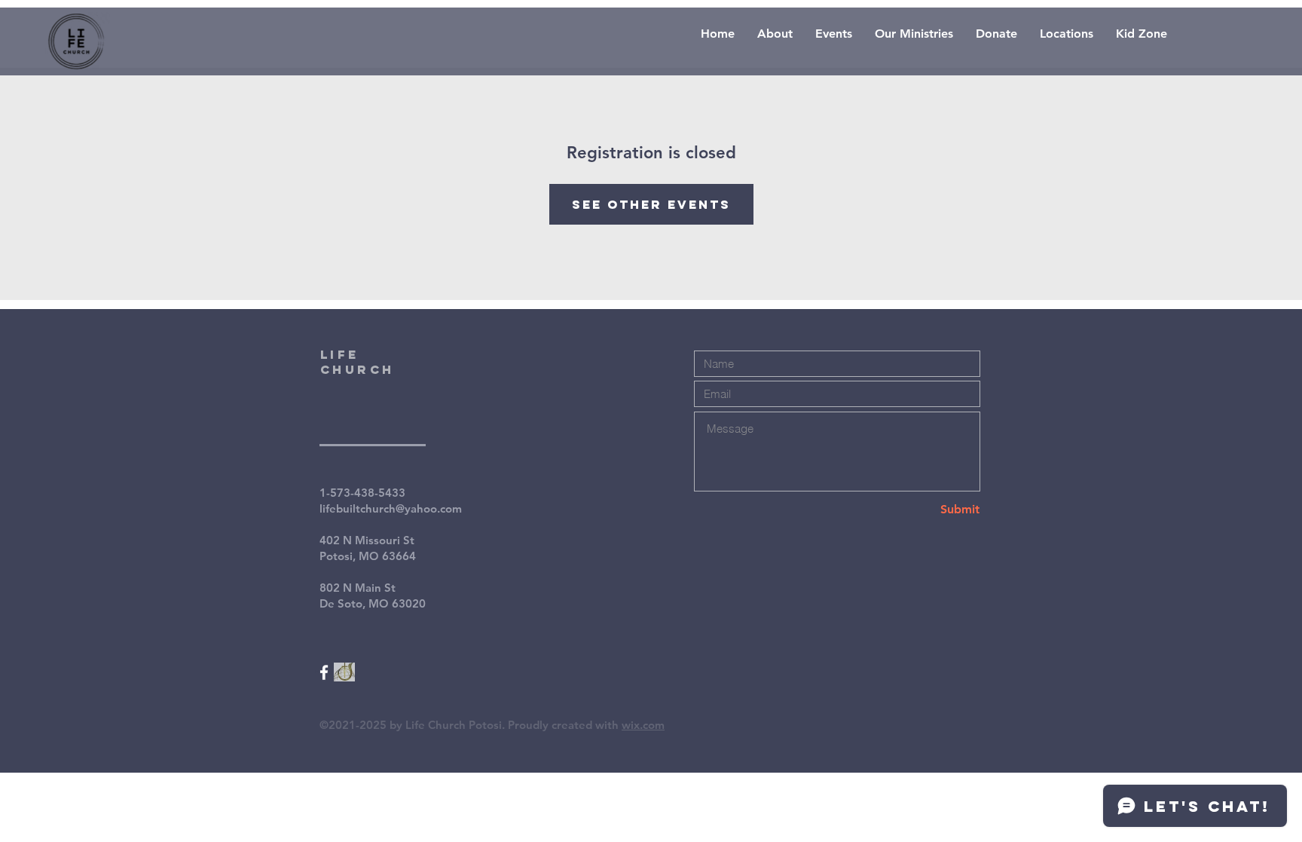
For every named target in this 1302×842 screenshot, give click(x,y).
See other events (651, 204)
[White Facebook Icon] (324, 672)
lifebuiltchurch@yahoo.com (390, 508)
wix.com (643, 725)
